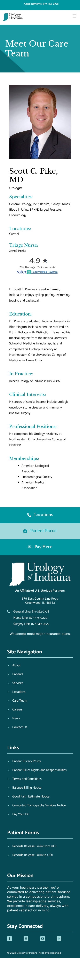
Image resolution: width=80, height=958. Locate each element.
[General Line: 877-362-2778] (28, 611)
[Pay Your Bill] (18, 814)
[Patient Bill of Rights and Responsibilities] (37, 770)
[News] (13, 718)
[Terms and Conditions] (24, 779)
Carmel (14, 234)
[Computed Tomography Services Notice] (36, 805)
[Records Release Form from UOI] (31, 846)
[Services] (15, 683)
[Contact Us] (17, 727)
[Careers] (15, 710)
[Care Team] (17, 701)
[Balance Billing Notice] (24, 788)
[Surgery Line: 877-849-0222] (28, 624)
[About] (14, 665)
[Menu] (74, 16)
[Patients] (15, 674)
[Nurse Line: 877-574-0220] (27, 618)
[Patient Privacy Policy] (24, 761)
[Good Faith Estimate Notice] (28, 797)
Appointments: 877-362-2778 (41, 4)
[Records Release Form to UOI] (30, 855)
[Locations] (16, 692)
